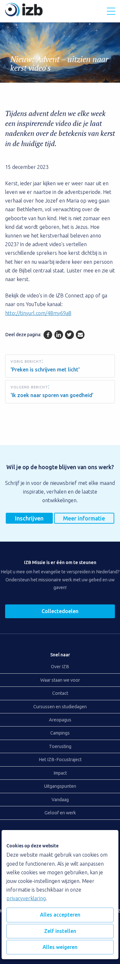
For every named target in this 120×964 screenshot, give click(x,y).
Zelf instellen (60, 931)
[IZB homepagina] (24, 14)
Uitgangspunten (60, 786)
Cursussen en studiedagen (60, 706)
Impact (60, 773)
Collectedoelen (60, 611)
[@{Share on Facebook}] (48, 334)
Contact (60, 693)
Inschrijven (29, 518)
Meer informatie (84, 518)
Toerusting (60, 746)
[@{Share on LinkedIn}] (58, 334)
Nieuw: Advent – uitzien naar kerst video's (59, 63)
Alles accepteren (60, 915)
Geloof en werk (60, 812)
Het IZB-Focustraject (60, 759)
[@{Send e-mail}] (80, 334)
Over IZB (60, 666)
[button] (111, 11)
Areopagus (60, 719)
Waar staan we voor (60, 680)
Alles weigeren (60, 947)
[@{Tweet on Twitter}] (69, 334)
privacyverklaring (26, 898)
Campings (60, 732)
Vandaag (60, 799)
